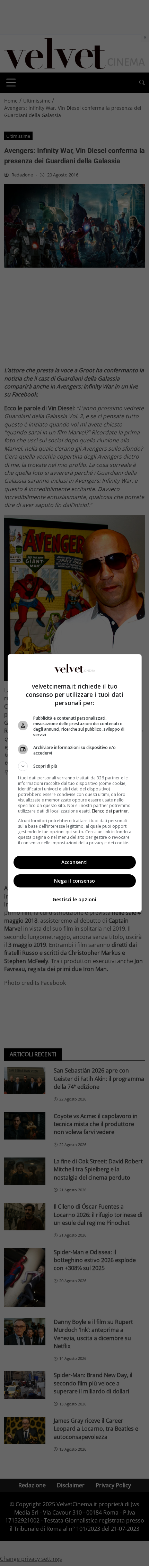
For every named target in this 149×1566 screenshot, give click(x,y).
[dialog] (75, 783)
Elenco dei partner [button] (110, 811)
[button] (74, 766)
